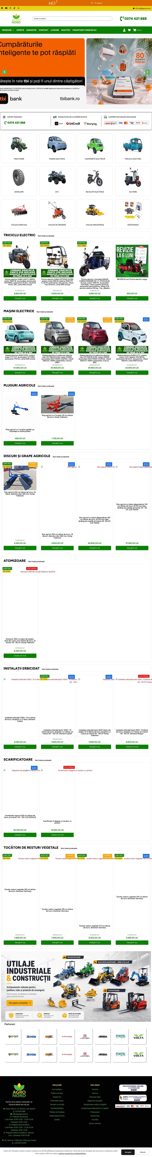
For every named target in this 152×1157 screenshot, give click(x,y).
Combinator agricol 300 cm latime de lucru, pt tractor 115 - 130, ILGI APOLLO (20, 816)
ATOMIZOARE (15, 561)
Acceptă (128, 1152)
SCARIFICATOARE (18, 759)
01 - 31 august (96, 3)
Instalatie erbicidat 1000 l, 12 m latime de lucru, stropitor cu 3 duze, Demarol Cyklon (20, 719)
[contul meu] (124, 30)
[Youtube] (6, 8)
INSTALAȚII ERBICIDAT (22, 668)
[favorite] (129, 30)
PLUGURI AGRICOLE (19, 385)
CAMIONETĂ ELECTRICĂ (95, 159)
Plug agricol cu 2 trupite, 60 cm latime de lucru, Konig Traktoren (57, 416)
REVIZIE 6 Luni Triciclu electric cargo (132, 279)
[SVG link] (133, 1088)
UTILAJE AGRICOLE (19, 225)
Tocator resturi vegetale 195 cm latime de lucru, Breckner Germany (57, 910)
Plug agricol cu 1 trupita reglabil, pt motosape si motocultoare (20, 430)
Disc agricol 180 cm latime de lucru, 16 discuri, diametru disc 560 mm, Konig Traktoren (57, 536)
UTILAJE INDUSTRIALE (95, 225)
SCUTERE (133, 192)
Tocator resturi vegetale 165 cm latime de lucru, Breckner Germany (19, 890)
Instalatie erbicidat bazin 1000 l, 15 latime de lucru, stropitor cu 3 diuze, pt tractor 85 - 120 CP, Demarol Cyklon (57, 732)
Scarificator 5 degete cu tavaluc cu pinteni (57, 822)
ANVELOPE (18, 192)
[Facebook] (2, 8)
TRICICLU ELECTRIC (133, 159)
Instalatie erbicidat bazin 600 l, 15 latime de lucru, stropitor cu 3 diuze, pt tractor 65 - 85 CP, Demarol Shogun (132, 732)
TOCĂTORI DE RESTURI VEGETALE (31, 847)
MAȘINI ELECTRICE (57, 159)
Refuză (142, 1152)
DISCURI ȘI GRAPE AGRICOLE (27, 456)
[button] (8, 30)
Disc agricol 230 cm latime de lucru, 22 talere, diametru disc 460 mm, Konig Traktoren (20, 494)
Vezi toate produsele (46, 236)
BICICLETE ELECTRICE (95, 192)
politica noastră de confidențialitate (72, 1154)
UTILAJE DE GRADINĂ (57, 225)
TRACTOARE (19, 159)
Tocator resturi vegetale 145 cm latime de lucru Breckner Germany (132, 898)
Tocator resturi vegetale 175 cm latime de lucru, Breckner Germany (94, 927)
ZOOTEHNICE (133, 225)
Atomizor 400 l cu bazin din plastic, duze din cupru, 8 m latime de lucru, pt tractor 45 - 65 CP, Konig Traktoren (20, 641)
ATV (57, 192)
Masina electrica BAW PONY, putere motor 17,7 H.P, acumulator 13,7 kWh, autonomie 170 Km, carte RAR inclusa (20, 357)
